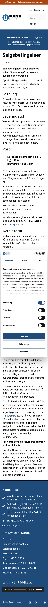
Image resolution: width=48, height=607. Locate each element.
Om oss (6, 539)
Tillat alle (24, 336)
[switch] (41, 310)
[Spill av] (5, 589)
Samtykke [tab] (8, 260)
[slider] (39, 589)
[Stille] (34, 589)
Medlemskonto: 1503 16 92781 (19, 567)
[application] (23, 589)
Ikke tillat (24, 351)
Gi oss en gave (10, 553)
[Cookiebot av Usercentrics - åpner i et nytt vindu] (34, 253)
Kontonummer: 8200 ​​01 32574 (18, 563)
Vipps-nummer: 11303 (14, 572)
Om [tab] (39, 260)
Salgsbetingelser (11, 548)
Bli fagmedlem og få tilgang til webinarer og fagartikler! (24, 2)
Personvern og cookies (15, 544)
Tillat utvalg (24, 344)
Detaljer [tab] (24, 260)
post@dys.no (12, 415)
